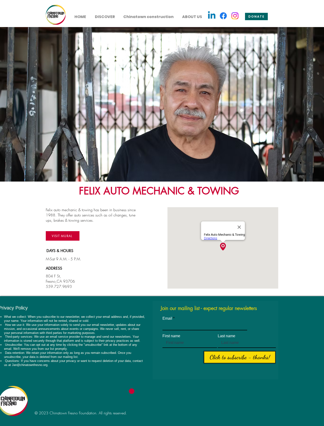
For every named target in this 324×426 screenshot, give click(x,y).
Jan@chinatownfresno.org (29, 365)
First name (171, 336)
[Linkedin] (211, 15)
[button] (104, 15)
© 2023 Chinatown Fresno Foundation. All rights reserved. (81, 413)
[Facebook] (223, 15)
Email (167, 318)
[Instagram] (235, 15)
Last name (226, 336)
